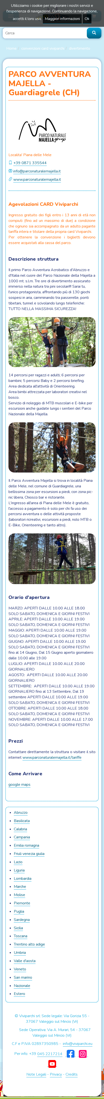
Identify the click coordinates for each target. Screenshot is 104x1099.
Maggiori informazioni (62, 18)
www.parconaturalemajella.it (37, 179)
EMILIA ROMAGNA (26, 845)
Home (11, 48)
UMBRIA (20, 952)
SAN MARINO (23, 977)
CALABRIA (20, 829)
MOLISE (19, 895)
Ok (87, 18)
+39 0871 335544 (30, 163)
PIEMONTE (22, 903)
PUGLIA (19, 911)
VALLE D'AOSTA (25, 961)
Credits (72, 1074)
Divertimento (79, 48)
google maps (19, 784)
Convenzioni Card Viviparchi (42, 48)
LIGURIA (19, 870)
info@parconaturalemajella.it (37, 171)
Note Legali (36, 1074)
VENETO (20, 969)
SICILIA (18, 928)
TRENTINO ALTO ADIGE (29, 944)
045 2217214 (49, 1054)
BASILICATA (22, 821)
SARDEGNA (22, 919)
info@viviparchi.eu (77, 1043)
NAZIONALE (22, 985)
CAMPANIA (22, 837)
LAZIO (18, 862)
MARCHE (20, 886)
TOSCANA (20, 936)
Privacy (56, 1074)
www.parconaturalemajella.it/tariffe (52, 757)
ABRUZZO (21, 812)
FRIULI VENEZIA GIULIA (29, 853)
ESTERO (19, 993)
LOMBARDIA (22, 878)
